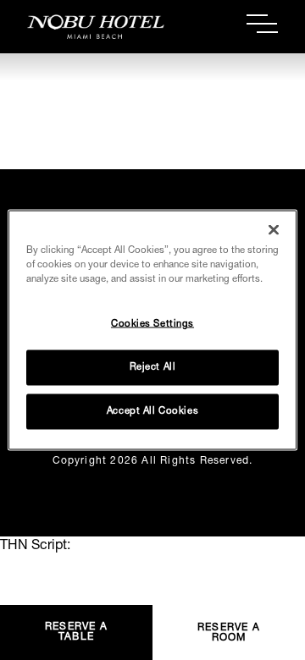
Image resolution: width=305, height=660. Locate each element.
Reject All (153, 367)
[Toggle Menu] (262, 23)
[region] (152, 330)
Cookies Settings (152, 324)
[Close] (273, 230)
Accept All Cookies (152, 411)
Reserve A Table (76, 632)
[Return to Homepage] (89, 26)
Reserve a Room (228, 633)
